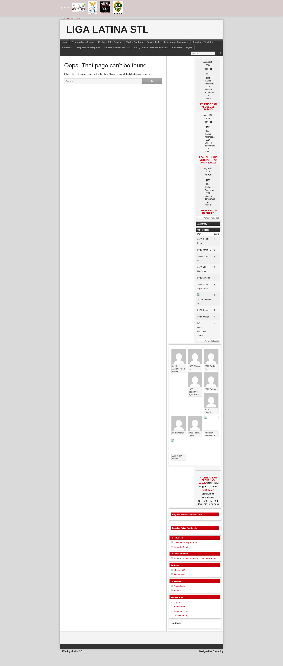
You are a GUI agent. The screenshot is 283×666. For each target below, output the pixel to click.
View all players (212, 340)
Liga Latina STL (107, 29)
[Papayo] (217, 475)
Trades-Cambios (134, 42)
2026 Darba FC (204, 249)
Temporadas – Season (83, 42)
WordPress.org (181, 615)
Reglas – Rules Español (110, 42)
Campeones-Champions (88, 47)
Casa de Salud (181, 547)
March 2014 (179, 574)
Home (64, 42)
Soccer (177, 590)
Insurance (67, 47)
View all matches (211, 217)
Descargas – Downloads (176, 42)
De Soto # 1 (208, 490)
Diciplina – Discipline (203, 42)
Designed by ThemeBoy (211, 651)
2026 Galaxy (203, 309)
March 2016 (179, 570)
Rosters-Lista (153, 42)
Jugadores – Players (182, 47)
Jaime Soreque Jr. (204, 301)
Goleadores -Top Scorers (185, 542)
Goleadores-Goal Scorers (117, 47)
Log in (177, 602)
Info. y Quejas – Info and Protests (151, 47)
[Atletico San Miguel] (199, 475)
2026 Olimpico (203, 277)
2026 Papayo (203, 316)
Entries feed (179, 606)
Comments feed (181, 610)
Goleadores (179, 586)
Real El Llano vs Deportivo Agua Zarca (208, 160)
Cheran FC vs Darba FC (208, 212)
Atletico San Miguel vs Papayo (208, 106)
